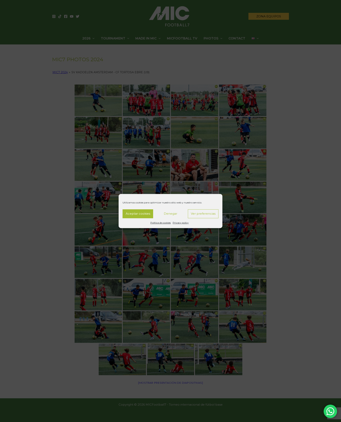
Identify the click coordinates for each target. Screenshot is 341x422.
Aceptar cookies (138, 213)
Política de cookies (160, 222)
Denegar (170, 213)
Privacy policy (181, 222)
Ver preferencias (203, 213)
